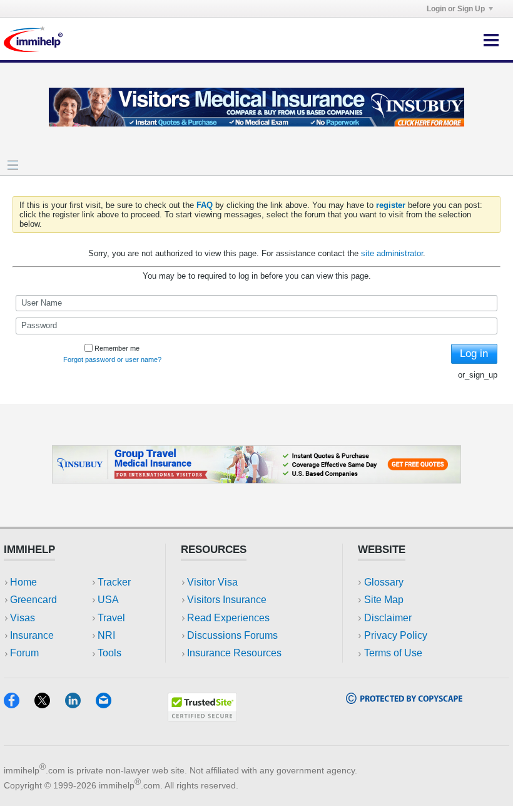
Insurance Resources (234, 653)
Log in (474, 353)
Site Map (384, 599)
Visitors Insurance (227, 599)
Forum (24, 653)
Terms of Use (393, 653)
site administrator (392, 253)
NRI (106, 635)
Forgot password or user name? (112, 359)
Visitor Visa (212, 582)
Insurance (32, 635)
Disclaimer (388, 617)
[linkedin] (80, 704)
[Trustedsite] (202, 717)
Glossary (384, 582)
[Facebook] (19, 704)
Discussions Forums (232, 635)
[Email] (109, 704)
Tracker (114, 582)
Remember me (117, 348)
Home (23, 582)
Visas (22, 617)
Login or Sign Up (456, 8)
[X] (49, 704)
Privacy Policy (395, 635)
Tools (109, 653)
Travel (111, 617)
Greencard (33, 599)
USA (108, 599)
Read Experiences (228, 617)
